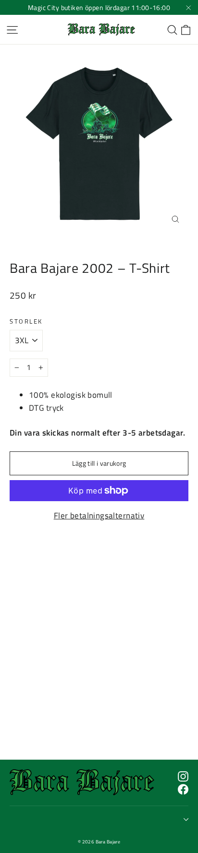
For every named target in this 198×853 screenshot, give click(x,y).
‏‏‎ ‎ (11, 819)
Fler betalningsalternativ (99, 515)
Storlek (26, 321)
